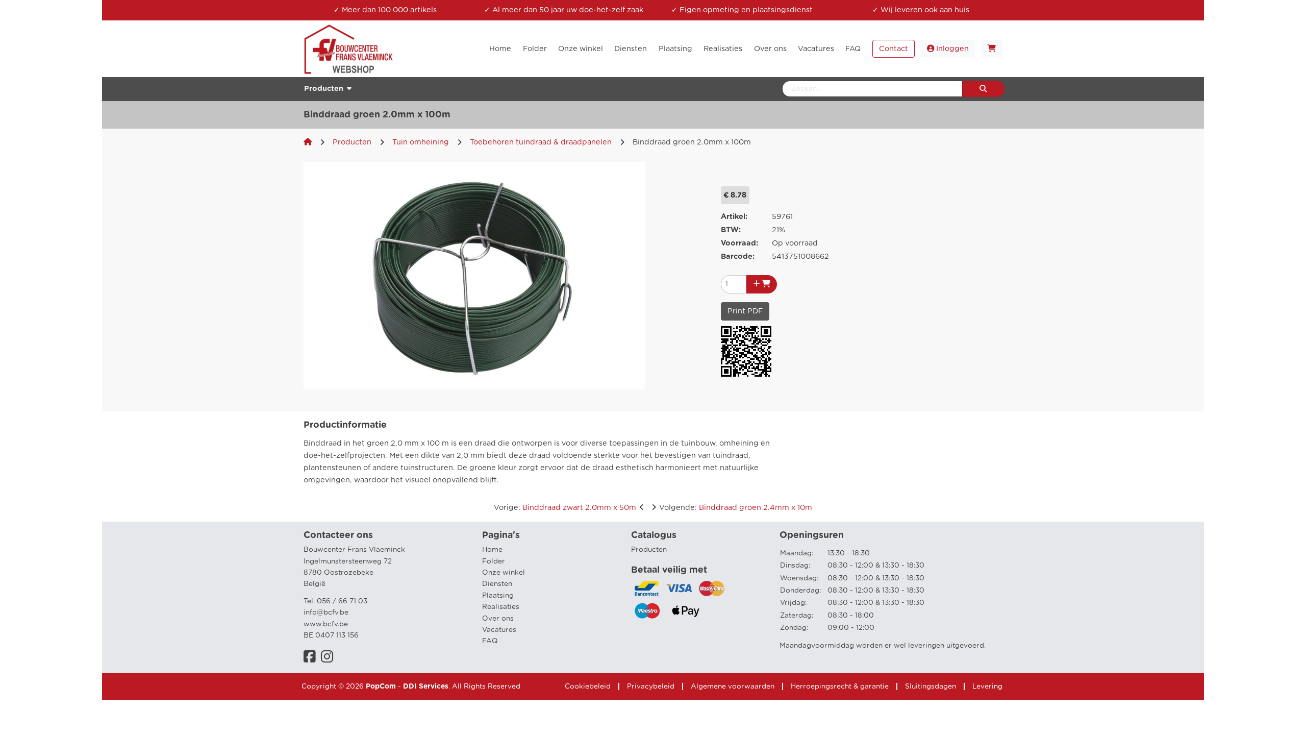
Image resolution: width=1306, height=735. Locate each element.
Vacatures (499, 629)
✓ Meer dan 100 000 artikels (385, 10)
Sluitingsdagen (930, 686)
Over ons (498, 618)
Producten (352, 142)
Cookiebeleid (588, 686)
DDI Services (425, 686)
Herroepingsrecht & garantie (840, 686)
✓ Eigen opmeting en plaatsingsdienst (742, 10)
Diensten (497, 583)
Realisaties (500, 606)
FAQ (490, 641)
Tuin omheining (420, 142)
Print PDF (745, 311)
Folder (493, 561)
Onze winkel (503, 572)
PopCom (381, 686)
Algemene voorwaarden (732, 686)
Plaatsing (498, 595)
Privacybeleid (650, 686)
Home (492, 549)
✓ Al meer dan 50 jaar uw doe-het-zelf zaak (563, 10)
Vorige (565, 507)
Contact (893, 49)
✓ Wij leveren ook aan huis (920, 10)
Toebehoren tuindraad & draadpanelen (541, 142)
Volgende (735, 507)
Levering (987, 686)
